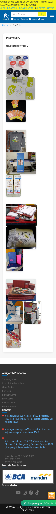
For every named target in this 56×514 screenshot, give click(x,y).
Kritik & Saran (9, 406)
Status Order (9, 402)
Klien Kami (7, 398)
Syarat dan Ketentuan (13, 383)
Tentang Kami (9, 379)
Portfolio (6, 390)
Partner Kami (9, 394)
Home (5, 25)
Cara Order (8, 387)
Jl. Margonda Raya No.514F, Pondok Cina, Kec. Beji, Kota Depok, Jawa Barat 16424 (28, 431)
